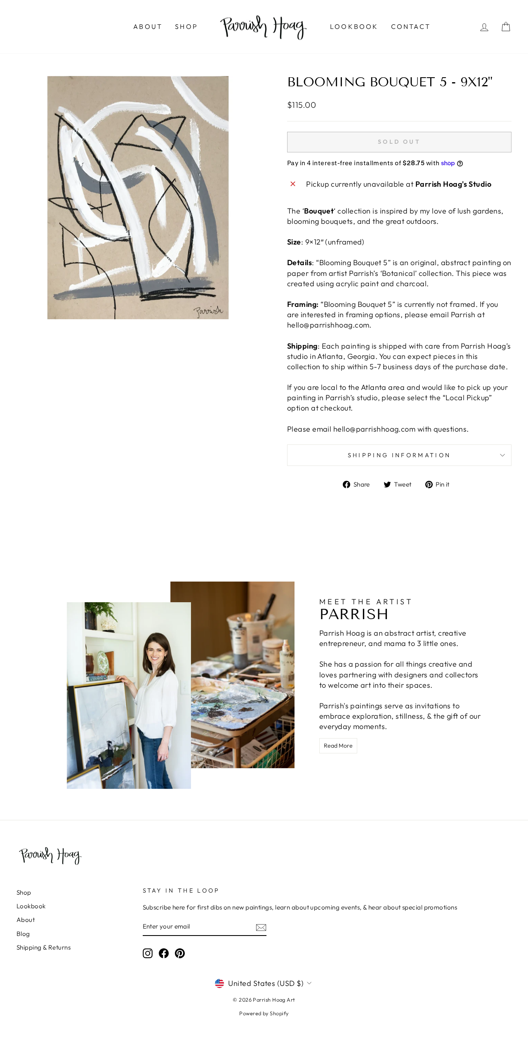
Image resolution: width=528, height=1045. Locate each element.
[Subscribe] (261, 927)
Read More (338, 745)
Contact (411, 26)
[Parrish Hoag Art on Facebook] (164, 953)
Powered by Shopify (263, 1013)
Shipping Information (399, 455)
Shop (186, 26)
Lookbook (354, 26)
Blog (23, 934)
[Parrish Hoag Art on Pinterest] (180, 953)
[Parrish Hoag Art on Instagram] (148, 953)
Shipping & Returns (43, 947)
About (148, 26)
